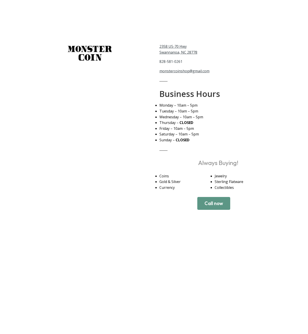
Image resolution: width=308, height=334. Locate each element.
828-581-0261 (170, 61)
